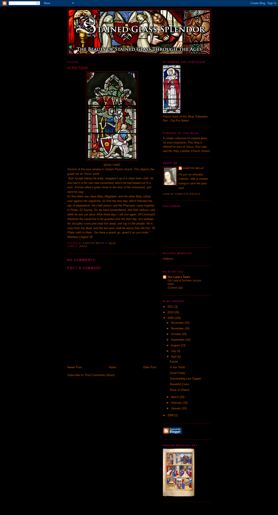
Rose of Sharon (179, 389)
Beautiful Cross (179, 384)
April (174, 356)
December (178, 322)
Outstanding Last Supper (185, 378)
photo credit (111, 164)
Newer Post (74, 367)
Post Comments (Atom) (100, 375)
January (176, 408)
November (178, 328)
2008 (170, 415)
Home (112, 367)
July (174, 351)
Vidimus (168, 258)
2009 (170, 318)
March (175, 397)
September (178, 339)
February (177, 402)
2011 (170, 306)
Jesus (83, 246)
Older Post (149, 367)
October (176, 334)
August (176, 345)
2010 (170, 312)
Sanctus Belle (193, 168)
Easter (174, 361)
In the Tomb (177, 367)
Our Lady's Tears (178, 277)
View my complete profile (182, 194)
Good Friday (177, 373)
